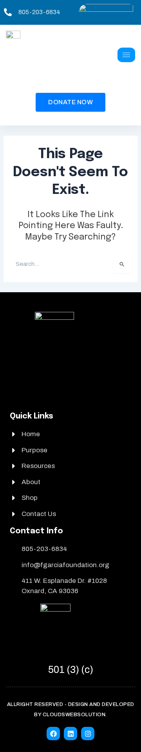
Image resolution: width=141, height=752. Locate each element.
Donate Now (70, 102)
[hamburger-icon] (126, 55)
